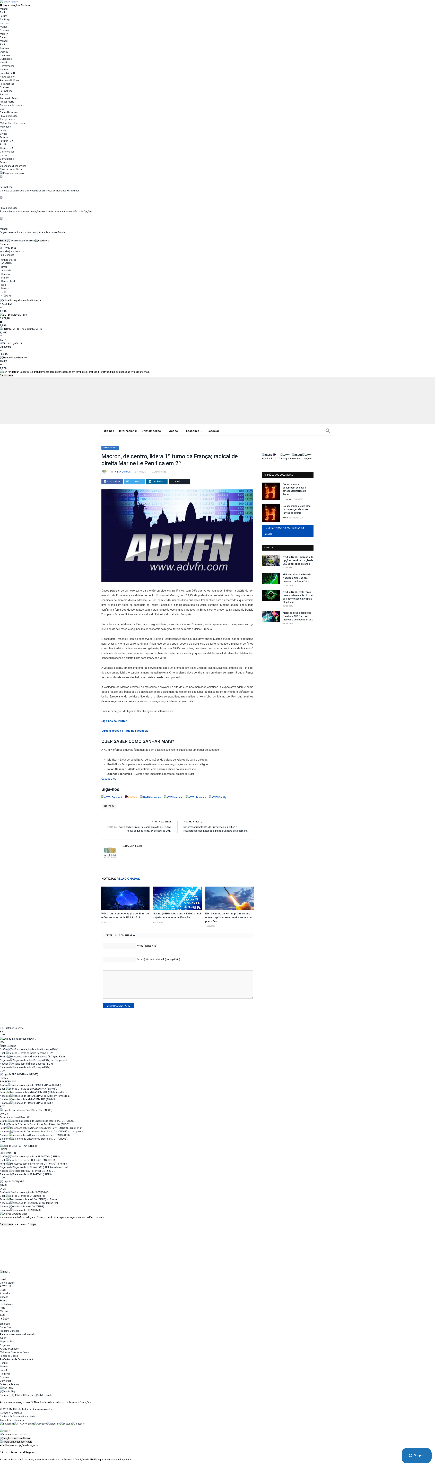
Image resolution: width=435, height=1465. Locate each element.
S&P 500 (22, 314)
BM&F (3, 144)
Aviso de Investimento (12, 1420)
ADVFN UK (6, 263)
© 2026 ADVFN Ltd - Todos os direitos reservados (26, 1409)
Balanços (5, 55)
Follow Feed (6, 91)
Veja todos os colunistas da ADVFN (284, 531)
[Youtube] (66, 1423)
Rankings (5, 19)
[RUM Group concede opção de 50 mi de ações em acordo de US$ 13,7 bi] (125, 898)
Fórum (3, 16)
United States (8, 259)
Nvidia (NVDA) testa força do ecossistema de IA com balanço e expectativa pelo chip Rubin (298, 597)
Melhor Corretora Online (13, 123)
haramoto (287, 499)
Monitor (4, 8)
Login (33, 1224)
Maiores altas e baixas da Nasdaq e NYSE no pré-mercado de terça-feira (297, 578)
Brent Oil (22, 357)
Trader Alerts (7, 101)
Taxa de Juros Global (11, 169)
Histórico (4, 62)
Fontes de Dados (9, 1355)
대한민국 (6, 295)
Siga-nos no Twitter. (114, 721)
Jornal (3, 1370)
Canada (5, 274)
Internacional (128, 431)
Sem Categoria (110, 448)
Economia (192, 431)
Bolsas (3, 155)
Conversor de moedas (12, 105)
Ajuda (3, 1338)
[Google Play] (7, 1391)
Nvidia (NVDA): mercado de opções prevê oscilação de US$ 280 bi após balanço (298, 560)
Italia (3, 284)
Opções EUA (6, 148)
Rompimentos (7, 119)
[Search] (328, 431)
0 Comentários (159, 472)
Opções (4, 51)
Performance (7, 66)
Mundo (3, 26)
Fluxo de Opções (9, 116)
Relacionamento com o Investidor (18, 1334)
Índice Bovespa (33, 300)
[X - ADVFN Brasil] (24, 1423)
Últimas (109, 431)
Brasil (4, 267)
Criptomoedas (151, 431)
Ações (173, 431)
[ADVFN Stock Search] (1, 5)
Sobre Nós (5, 1327)
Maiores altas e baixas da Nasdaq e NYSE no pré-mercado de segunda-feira (298, 616)
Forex (3, 130)
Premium (30, 240)
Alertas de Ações (9, 98)
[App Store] (7, 1388)
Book (2, 12)
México (5, 288)
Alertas (4, 94)
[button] (15, 1438)
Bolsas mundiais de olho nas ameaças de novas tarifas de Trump (297, 509)
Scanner (4, 30)
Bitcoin (19, 343)
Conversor (5, 1380)
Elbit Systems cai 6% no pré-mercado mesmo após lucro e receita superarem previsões (229, 917)
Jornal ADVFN (7, 73)
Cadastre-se (6, 375)
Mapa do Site (7, 1341)
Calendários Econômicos (13, 166)
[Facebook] (40, 1423)
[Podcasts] (78, 1423)
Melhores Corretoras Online (14, 1352)
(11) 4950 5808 (8, 247)
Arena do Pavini (123, 472)
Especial (213, 431)
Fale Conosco (7, 255)
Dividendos (6, 58)
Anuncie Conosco (9, 1348)
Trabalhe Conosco (9, 1330)
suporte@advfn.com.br (12, 251)
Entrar (3, 240)
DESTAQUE (109, 806)
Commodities (7, 151)
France (5, 277)
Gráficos (4, 48)
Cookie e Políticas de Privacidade (17, 1416)
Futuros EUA (6, 141)
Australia (6, 270)
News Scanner (7, 76)
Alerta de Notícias (9, 80)
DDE (2, 108)
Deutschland (8, 281)
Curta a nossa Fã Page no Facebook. (125, 730)
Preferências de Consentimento (17, 1359)
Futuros (4, 137)
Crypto (3, 133)
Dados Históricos (9, 112)
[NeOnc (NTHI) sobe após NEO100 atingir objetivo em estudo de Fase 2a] (177, 898)
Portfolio (4, 23)
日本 (3, 292)
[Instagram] (7, 1423)
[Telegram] (53, 1423)
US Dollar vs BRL (34, 329)
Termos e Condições (80, 1402)
